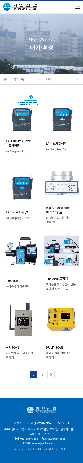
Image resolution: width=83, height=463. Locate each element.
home (5, 79)
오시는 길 (63, 423)
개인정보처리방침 (41, 423)
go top (74, 454)
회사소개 (19, 423)
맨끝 (51, 374)
